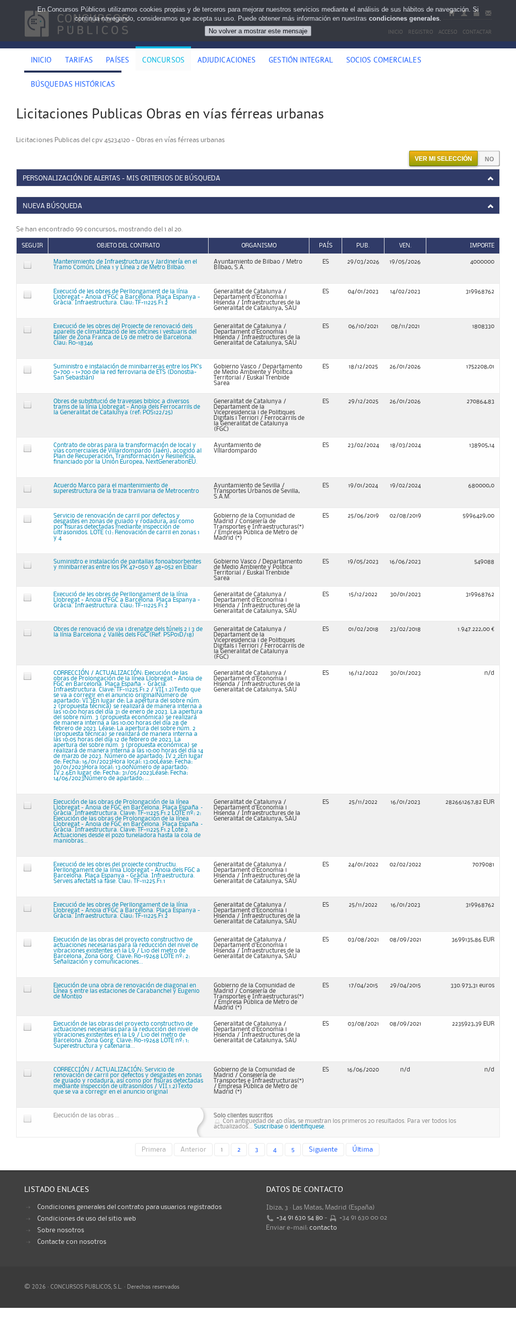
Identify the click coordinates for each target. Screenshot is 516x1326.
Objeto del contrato (128, 245)
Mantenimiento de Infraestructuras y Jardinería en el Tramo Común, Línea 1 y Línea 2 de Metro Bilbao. (125, 264)
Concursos (163, 61)
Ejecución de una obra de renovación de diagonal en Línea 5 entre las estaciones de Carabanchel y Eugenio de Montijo (126, 991)
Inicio (41, 61)
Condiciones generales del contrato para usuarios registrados (129, 1207)
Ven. (405, 245)
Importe (482, 245)
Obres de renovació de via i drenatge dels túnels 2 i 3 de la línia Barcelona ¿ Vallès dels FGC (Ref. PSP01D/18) (128, 632)
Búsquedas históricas (73, 85)
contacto (323, 1228)
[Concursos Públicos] (76, 43)
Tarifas (79, 61)
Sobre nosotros (60, 1230)
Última (362, 1150)
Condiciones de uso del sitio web (86, 1219)
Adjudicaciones (226, 61)
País (326, 245)
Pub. (363, 245)
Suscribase (268, 1126)
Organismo (259, 245)
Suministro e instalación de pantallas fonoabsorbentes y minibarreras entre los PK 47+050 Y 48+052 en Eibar (127, 564)
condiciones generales (404, 18)
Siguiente (323, 1150)
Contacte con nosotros (71, 1242)
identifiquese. (308, 1126)
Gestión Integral (301, 61)
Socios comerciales (383, 61)
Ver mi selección (443, 158)
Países (117, 61)
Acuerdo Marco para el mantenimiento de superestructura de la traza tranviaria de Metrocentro (126, 488)
